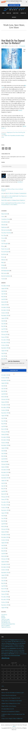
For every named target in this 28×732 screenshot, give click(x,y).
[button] (14, 361)
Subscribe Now (14, 370)
